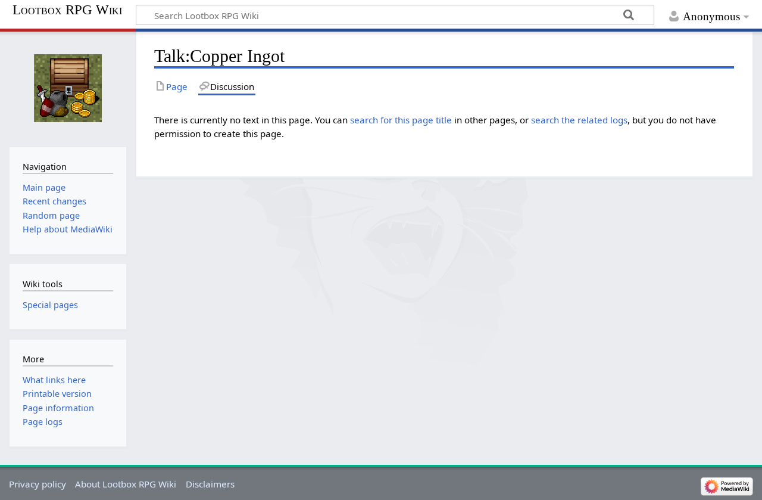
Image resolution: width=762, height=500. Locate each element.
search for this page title (401, 120)
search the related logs (579, 120)
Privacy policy (37, 484)
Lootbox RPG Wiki (67, 10)
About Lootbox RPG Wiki (125, 484)
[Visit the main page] (67, 88)
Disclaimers (210, 484)
